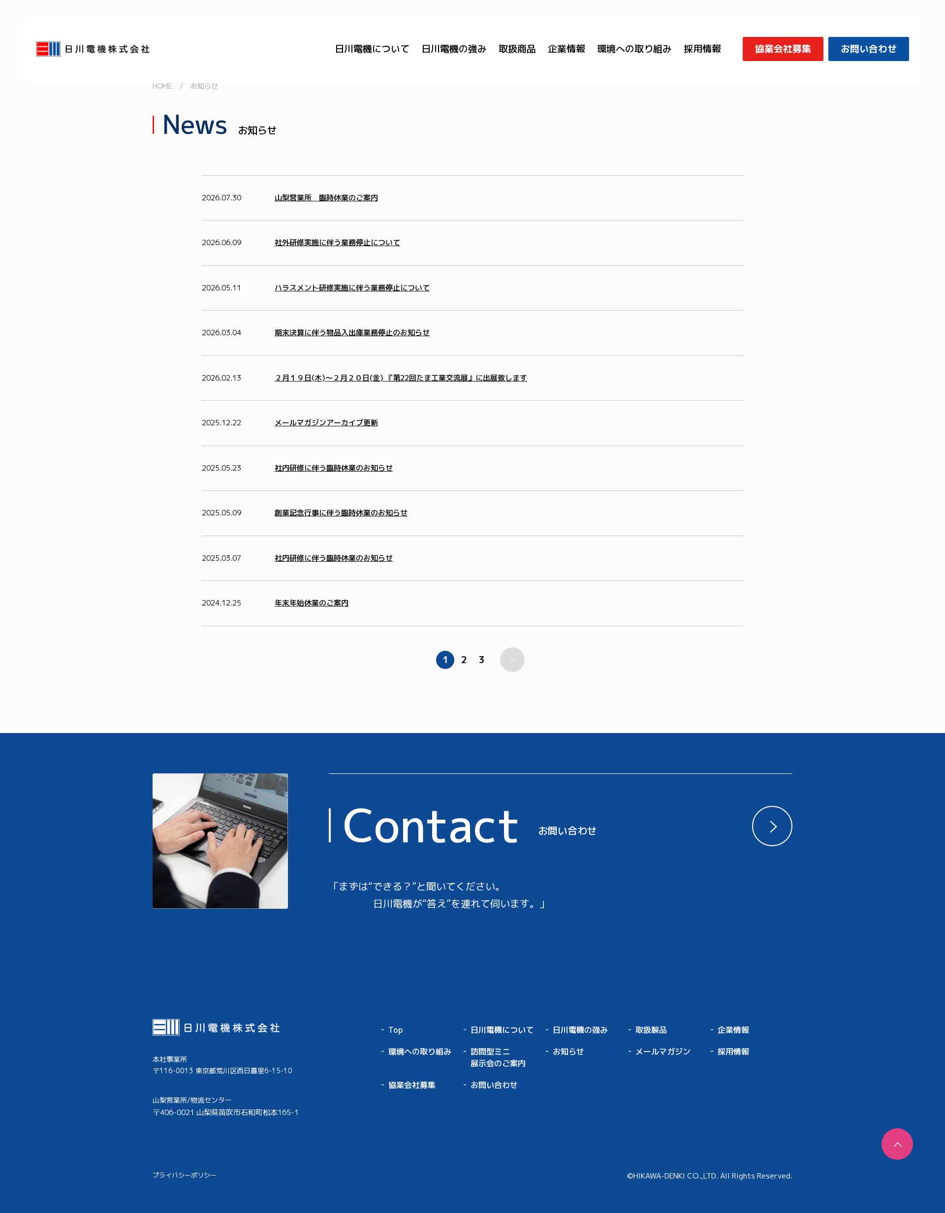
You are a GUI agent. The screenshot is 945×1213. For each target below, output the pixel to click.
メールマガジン (663, 1051)
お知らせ (568, 1051)
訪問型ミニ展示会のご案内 (498, 1057)
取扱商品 (517, 48)
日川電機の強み (454, 48)
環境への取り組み (634, 48)
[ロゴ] (226, 1027)
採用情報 (702, 48)
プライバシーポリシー (185, 1175)
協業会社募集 (412, 1085)
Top (395, 1029)
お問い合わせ (494, 1085)
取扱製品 (651, 1029)
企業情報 (566, 48)
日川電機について (372, 48)
